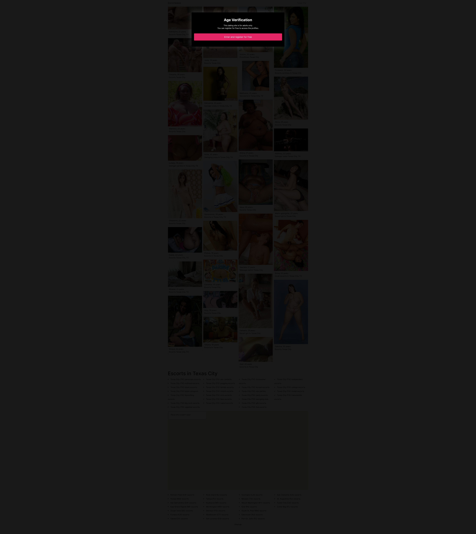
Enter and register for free (238, 37)
